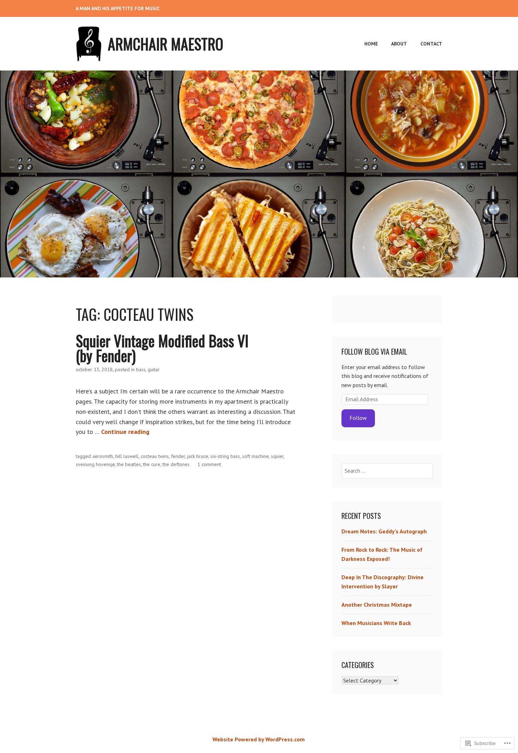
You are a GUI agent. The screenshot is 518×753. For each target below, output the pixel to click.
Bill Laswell (126, 456)
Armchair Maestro (165, 44)
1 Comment (209, 464)
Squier (277, 456)
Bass (141, 369)
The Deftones (176, 464)
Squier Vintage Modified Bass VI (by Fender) (162, 348)
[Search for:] (387, 470)
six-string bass (225, 456)
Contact (431, 44)
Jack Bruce (197, 456)
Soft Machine (255, 456)
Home (371, 44)
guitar (154, 369)
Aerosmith (102, 456)
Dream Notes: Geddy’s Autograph (384, 531)
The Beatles (129, 464)
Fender (178, 456)
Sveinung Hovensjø (95, 464)
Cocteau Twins (155, 456)
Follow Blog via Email (374, 351)
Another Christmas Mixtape (376, 604)
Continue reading (125, 432)
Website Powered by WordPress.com (258, 739)
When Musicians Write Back (376, 622)
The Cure (151, 464)
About (399, 44)
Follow (358, 417)
